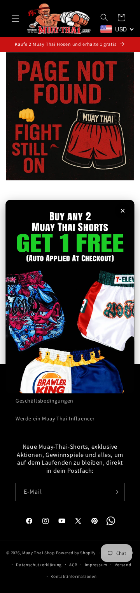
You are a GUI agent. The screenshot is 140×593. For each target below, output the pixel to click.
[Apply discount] (69, 296)
